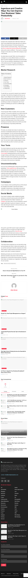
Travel (16, 511)
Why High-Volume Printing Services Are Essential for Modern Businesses (13, 352)
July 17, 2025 (5, 434)
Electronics (3, 505)
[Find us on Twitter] (5, 481)
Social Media (7, 86)
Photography (17, 499)
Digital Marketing (5, 501)
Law (15, 491)
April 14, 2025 (4, 315)
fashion (3, 509)
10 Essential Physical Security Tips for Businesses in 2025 (13, 332)
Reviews (16, 503)
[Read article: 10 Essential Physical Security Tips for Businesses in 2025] (14, 323)
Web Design (17, 514)
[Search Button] (26, 2)
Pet (15, 497)
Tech (16, 509)
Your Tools (6, 82)
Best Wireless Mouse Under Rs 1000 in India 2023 (17, 406)
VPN (15, 513)
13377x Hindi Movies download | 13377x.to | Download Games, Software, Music (17, 401)
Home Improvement (19, 489)
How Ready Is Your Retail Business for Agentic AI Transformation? (13, 431)
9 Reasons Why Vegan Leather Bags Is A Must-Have (16, 443)
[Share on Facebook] (5, 38)
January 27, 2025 (5, 354)
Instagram (3, 201)
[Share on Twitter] (14, 38)
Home (2, 5)
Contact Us (23, 573)
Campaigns (6, 85)
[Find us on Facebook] (2, 481)
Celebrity (3, 495)
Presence (6, 80)
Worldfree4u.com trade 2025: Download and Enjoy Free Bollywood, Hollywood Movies (17, 395)
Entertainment (4, 507)
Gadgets (3, 514)
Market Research (7, 77)
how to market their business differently (12, 48)
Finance (3, 511)
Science (16, 505)
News (16, 495)
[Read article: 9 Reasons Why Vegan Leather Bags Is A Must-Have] (3, 444)
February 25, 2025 (11, 451)
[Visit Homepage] (14, 2)
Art (1, 487)
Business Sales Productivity (10, 263)
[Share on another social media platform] (23, 38)
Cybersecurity (4, 499)
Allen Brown (7, 18)
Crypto (2, 497)
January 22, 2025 (5, 374)
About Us (2, 573)
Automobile (3, 489)
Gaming (2, 516)
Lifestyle (16, 493)
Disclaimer (9, 573)
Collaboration (7, 88)
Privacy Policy (15, 573)
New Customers (7, 78)
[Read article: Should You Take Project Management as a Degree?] (14, 305)
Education (3, 503)
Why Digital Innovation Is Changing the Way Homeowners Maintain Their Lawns (17, 449)
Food (2, 513)
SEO (16, 507)
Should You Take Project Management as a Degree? (13, 313)
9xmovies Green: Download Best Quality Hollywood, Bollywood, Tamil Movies (16, 412)
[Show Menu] (1, 2)
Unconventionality (8, 83)
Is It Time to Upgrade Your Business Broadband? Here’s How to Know (12, 371)
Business (5, 5)
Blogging (3, 491)
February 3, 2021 (15, 18)
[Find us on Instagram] (8, 481)
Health (16, 487)
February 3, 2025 (5, 334)
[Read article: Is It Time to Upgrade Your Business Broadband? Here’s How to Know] (14, 363)
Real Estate (17, 501)
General (2, 518)
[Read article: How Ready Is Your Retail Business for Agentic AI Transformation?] (4, 526)
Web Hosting (17, 516)
